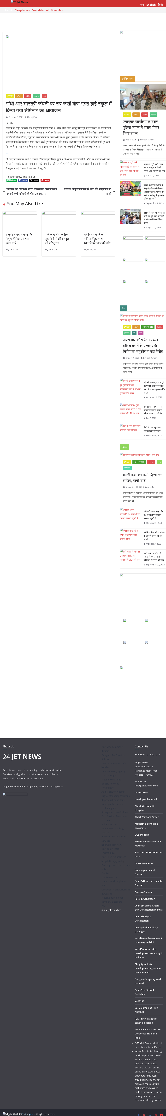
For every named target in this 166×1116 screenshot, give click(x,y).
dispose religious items (113, 799)
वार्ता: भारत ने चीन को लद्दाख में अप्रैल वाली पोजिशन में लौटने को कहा (154, 557)
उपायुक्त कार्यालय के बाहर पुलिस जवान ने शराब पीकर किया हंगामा (141, 127)
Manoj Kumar (33, 117)
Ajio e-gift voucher (111, 910)
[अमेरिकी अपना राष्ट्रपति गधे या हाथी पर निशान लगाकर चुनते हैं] (130, 517)
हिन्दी (160, 4)
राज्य (140, 333)
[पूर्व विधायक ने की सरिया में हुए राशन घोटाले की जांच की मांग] (98, 213)
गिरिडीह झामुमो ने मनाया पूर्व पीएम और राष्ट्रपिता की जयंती (87, 191)
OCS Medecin (142, 834)
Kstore (157, 1047)
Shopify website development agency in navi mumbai (148, 968)
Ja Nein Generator (145, 898)
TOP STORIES (148, 327)
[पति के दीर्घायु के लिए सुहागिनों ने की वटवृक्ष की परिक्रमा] (59, 213)
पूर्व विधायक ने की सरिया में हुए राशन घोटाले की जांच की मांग (97, 238)
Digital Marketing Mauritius (115, 795)
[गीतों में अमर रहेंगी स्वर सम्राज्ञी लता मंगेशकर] (130, 431)
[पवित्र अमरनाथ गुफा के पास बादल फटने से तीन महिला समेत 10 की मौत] (130, 412)
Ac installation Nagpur (112, 791)
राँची (44, 96)
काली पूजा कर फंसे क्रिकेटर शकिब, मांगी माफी (142, 477)
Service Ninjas (108, 775)
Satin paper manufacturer (114, 812)
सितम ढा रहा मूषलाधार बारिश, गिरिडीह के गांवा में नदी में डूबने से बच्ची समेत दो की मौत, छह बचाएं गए (31, 191)
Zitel (103, 905)
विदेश (159, 462)
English (151, 4)
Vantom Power (150, 816)
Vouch (154, 799)
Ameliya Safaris (143, 892)
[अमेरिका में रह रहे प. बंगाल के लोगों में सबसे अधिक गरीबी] (130, 538)
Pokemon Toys (109, 824)
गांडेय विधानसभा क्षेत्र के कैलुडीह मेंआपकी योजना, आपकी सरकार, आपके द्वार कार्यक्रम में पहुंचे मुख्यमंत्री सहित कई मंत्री (154, 191)
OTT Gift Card (142, 1043)
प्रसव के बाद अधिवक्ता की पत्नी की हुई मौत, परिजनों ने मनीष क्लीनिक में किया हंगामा (154, 217)
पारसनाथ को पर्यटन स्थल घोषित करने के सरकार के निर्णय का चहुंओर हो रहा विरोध (143, 345)
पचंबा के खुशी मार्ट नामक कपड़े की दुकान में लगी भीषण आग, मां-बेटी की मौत (154, 167)
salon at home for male (113, 763)
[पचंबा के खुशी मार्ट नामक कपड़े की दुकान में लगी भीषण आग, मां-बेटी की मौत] (130, 169)
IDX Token (140, 1018)
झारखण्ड (36, 96)
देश (134, 333)
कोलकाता (151, 462)
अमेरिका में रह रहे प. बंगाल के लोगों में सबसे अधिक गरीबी (154, 536)
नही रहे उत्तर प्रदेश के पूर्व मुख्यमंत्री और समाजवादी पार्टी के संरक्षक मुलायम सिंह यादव (154, 387)
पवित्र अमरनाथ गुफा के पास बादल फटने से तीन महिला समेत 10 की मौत (153, 410)
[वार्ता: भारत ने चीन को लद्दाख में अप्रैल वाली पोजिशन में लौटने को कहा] (130, 559)
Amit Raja (152, 487)
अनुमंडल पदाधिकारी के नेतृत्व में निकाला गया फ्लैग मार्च (19, 238)
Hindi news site (109, 877)
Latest (9, 96)
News (19, 96)
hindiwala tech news (112, 844)
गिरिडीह (28, 96)
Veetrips (139, 1000)
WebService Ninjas (111, 779)
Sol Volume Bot (143, 1007)
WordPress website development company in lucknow (149, 953)
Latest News (141, 792)
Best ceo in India (110, 848)
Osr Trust (106, 873)
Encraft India (108, 852)
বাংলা (142, 4)
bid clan (105, 767)
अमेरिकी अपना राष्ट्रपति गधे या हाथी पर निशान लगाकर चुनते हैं (153, 515)
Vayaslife (139, 1051)
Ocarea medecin (144, 863)
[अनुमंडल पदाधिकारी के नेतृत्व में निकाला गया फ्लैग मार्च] (20, 213)
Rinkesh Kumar (147, 139)
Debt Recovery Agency (113, 771)
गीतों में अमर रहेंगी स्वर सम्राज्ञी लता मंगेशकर (152, 429)
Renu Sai (139, 1029)
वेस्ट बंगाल (127, 468)
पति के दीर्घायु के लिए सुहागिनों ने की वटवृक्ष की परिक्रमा (57, 238)
